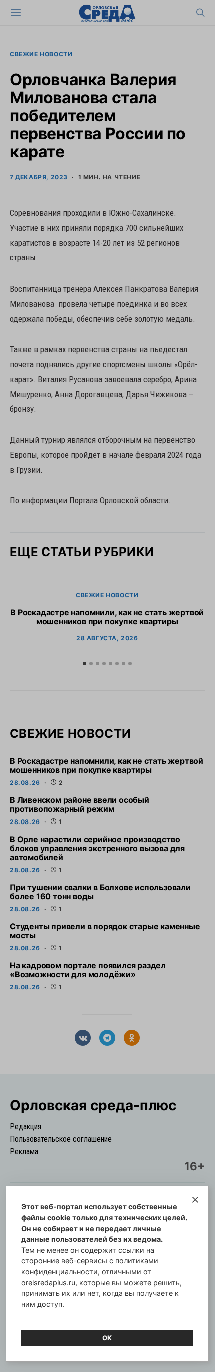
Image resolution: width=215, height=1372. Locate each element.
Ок (107, 1338)
